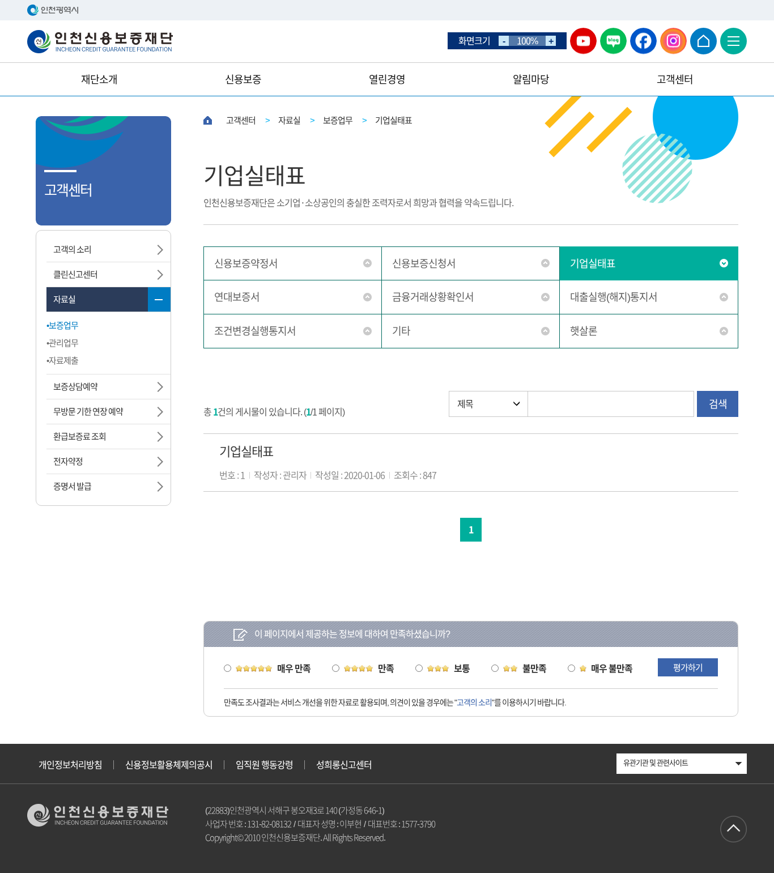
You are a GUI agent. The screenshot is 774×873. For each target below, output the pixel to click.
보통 (462, 668)
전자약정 (68, 461)
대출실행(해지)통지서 (613, 297)
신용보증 (243, 79)
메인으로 (703, 41)
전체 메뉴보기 (733, 41)
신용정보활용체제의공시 (168, 764)
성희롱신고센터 (344, 764)
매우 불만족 (611, 668)
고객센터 (675, 79)
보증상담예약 (75, 386)
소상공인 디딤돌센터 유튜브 (583, 41)
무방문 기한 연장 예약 (88, 411)
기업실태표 (592, 263)
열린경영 (387, 79)
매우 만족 (294, 668)
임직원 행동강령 (264, 764)
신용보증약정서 (246, 263)
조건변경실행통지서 (255, 331)
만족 (386, 668)
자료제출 (63, 360)
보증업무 (63, 325)
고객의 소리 (72, 249)
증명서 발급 (72, 486)
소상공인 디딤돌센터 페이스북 (643, 41)
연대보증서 (237, 297)
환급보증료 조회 (79, 436)
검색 (718, 404)
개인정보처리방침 (70, 764)
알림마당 (531, 79)
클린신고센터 (75, 274)
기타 (401, 331)
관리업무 (63, 343)
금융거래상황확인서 (433, 297)
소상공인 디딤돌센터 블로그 (613, 41)
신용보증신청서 (424, 263)
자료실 (64, 299)
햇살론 (583, 331)
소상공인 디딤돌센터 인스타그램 (673, 41)
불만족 (534, 668)
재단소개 (99, 79)
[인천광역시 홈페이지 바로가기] (387, 10)
